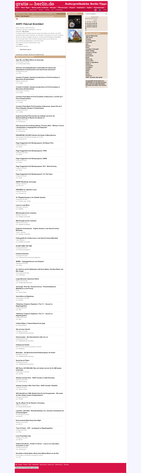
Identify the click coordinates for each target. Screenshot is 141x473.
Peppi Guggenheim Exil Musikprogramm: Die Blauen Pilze (34, 143)
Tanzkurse (89, 75)
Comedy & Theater (91, 52)
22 (94, 25)
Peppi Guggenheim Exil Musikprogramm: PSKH (31, 151)
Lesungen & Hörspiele (92, 49)
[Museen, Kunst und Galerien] (75, 42)
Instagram (95, 10)
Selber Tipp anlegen (21, 9)
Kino (87, 44)
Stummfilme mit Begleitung (25, 296)
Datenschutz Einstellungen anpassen (27, 467)
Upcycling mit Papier (22, 360)
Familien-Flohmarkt (22, 253)
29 (94, 27)
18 (87, 25)
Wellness (88, 64)
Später (89, 8)
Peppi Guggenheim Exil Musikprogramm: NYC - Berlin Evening (36, 166)
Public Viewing (90, 51)
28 (93, 27)
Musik (87, 57)
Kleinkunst (89, 54)
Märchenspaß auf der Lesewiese (26, 213)
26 (89, 27)
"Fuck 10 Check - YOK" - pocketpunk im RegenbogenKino (34, 428)
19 (89, 25)
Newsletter (33, 9)
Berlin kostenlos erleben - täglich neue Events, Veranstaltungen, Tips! (36, 14)
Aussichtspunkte (91, 41)
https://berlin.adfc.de (25, 49)
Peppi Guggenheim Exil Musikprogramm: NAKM (31, 158)
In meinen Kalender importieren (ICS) (17, 19)
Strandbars (89, 67)
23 (96, 25)
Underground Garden (22, 345)
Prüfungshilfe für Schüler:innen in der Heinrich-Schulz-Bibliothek (37, 238)
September (81, 8)
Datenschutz (59, 464)
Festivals (88, 39)
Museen (88, 46)
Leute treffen (89, 60)
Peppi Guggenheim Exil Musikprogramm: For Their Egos (34, 174)
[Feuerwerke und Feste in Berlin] (75, 28)
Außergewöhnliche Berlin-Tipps (86, 4)
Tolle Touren (25, 31)
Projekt (41, 9)
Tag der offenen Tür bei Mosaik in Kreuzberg (30, 403)
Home (17, 16)
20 (91, 25)
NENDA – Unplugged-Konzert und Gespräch (30, 261)
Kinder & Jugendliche (92, 62)
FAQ (52, 9)
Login (105, 9)
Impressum (50, 464)
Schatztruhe (89, 65)
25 (87, 27)
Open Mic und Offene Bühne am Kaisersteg (29, 60)
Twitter (100, 10)
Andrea (20, 44)
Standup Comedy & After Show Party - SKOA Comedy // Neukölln (36, 385)
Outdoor (88, 69)
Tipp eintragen (25, 16)
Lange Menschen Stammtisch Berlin (27, 279)
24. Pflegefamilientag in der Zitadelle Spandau (30, 197)
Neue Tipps (25, 8)
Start (17, 8)
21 (93, 25)
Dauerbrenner (99, 8)
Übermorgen (62, 8)
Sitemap (66, 464)
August (72, 8)
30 (96, 27)
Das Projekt (18, 464)
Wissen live (89, 59)
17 (85, 25)
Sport (87, 72)
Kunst (87, 47)
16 (96, 23)
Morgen (53, 8)
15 (94, 23)
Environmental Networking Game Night (28, 420)
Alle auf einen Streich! (23, 329)
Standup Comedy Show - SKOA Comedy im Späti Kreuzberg (35, 378)
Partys (88, 74)
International (89, 55)
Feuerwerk (89, 42)
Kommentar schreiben (30, 54)
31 (85, 28)
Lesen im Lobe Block (22, 205)
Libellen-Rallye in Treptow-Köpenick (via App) (30, 323)
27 (91, 27)
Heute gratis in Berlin (40, 8)
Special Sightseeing (91, 36)
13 (91, 23)
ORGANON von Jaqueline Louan (26, 189)
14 (93, 23)
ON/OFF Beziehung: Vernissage (26, 182)
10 (85, 23)
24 (85, 27)
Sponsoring (58, 9)
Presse (47, 9)
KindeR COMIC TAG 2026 (24, 246)
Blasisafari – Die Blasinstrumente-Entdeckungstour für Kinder (35, 352)
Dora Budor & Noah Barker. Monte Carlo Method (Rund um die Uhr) (37, 453)
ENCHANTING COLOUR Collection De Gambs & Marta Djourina (36, 135)
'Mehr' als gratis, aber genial (94, 77)
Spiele (87, 70)
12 (89, 23)
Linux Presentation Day (23, 436)
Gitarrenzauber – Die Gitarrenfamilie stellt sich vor (32, 337)
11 (87, 23)
